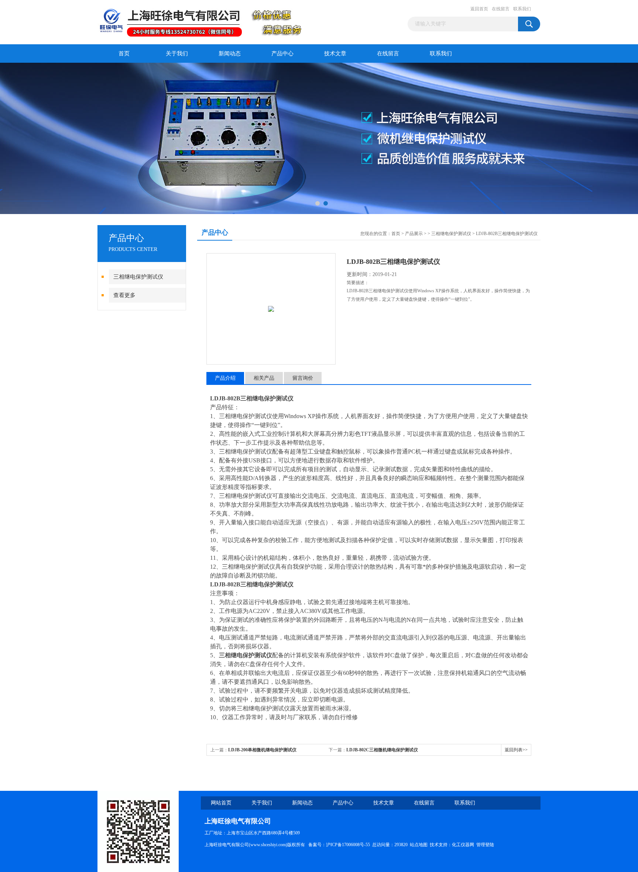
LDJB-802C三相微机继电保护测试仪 (382, 749)
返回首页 (479, 8)
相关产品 (264, 378)
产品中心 (282, 53)
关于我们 (177, 53)
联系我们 (522, 8)
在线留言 (501, 8)
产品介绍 (225, 378)
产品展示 (414, 233)
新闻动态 (230, 53)
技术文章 (335, 53)
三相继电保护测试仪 (138, 277)
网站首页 (221, 803)
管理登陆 (485, 844)
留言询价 (302, 378)
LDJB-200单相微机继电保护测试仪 (262, 749)
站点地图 (419, 844)
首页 (124, 53)
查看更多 (124, 295)
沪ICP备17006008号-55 (348, 844)
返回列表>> (516, 749)
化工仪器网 (463, 844)
